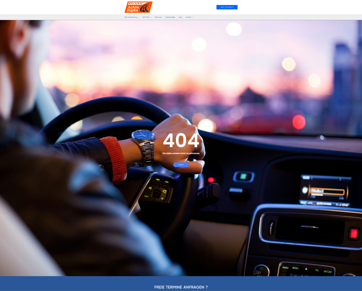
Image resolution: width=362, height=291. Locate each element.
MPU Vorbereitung (130, 17)
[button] (227, 7)
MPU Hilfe (146, 17)
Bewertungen (170, 17)
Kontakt (188, 17)
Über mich (158, 17)
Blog (180, 17)
